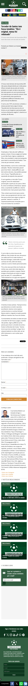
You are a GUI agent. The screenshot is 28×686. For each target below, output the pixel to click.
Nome (3, 382)
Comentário (5, 362)
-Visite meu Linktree (7, 476)
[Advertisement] (14, 603)
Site (2, 393)
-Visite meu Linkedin (7, 474)
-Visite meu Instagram (7, 472)
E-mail (3, 388)
